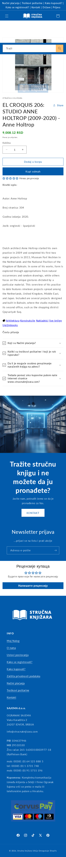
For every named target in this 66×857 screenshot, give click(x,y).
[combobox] (33, 48)
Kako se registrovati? (17, 7)
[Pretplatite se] (55, 550)
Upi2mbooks (10, 325)
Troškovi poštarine (32, 3)
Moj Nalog (13, 640)
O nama (11, 647)
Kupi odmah (33, 171)
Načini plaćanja (10, 3)
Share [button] (60, 105)
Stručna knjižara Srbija (27, 851)
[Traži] (59, 48)
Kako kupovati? (53, 3)
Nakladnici (42, 320)
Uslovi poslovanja (17, 654)
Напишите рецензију (33, 585)
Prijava (56, 7)
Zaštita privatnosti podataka (23, 676)
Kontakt (35, 7)
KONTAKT (33, 512)
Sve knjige (55, 320)
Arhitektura (12, 320)
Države (47, 7)
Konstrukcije (27, 320)
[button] (6, 16)
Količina (6, 142)
